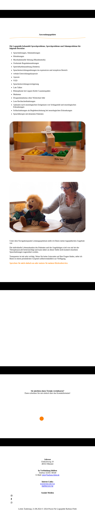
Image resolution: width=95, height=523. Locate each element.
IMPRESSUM (47, 486)
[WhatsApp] (11, 502)
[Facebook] (11, 499)
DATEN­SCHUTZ (47, 484)
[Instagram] (11, 496)
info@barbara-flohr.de (50, 475)
